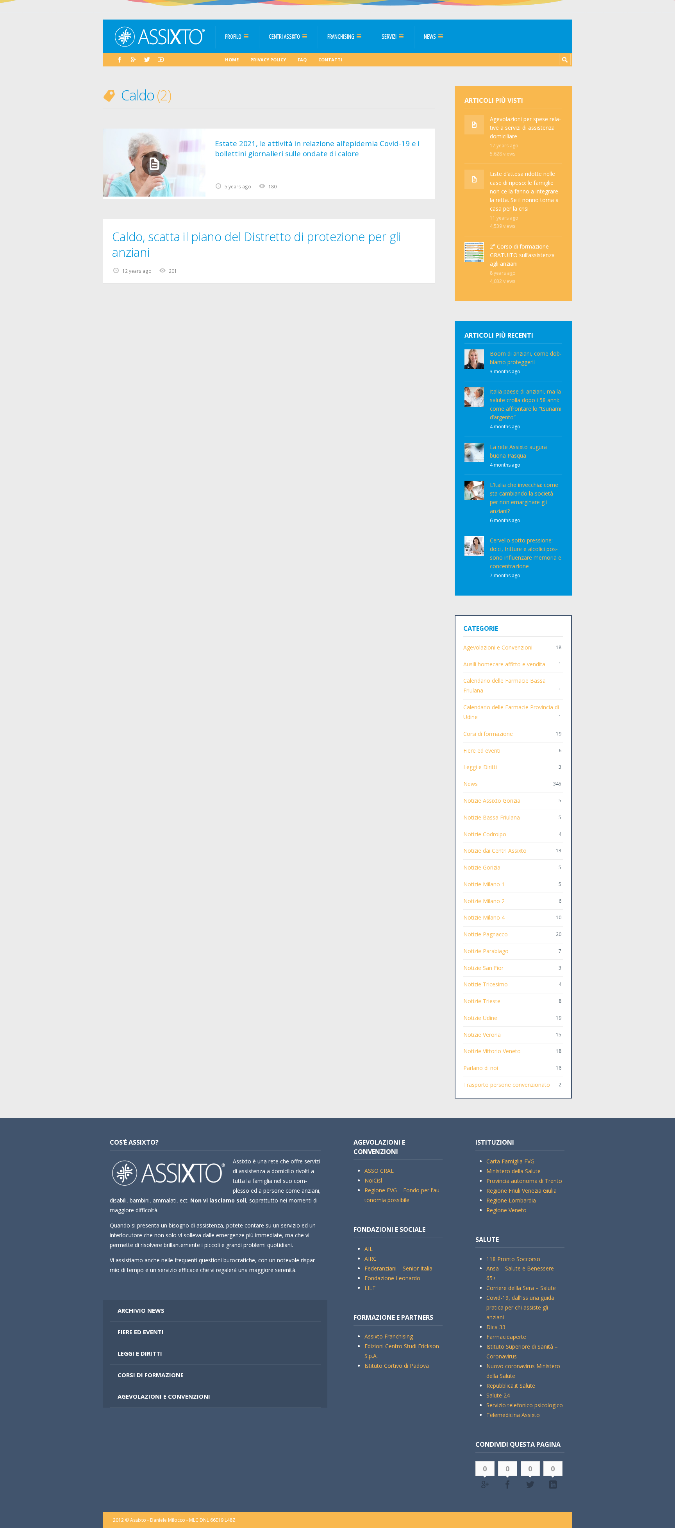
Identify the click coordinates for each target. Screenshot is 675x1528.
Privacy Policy (268, 60)
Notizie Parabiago (486, 951)
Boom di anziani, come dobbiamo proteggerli (526, 358)
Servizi (389, 36)
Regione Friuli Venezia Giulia (521, 1190)
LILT (370, 1288)
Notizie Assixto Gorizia (491, 800)
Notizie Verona (482, 1034)
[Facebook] (120, 59)
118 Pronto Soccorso (513, 1259)
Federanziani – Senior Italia (398, 1268)
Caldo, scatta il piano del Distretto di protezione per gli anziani (256, 244)
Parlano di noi (480, 1068)
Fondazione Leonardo (392, 1278)
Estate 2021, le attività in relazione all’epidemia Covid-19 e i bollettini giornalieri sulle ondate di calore (317, 148)
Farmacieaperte (506, 1336)
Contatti (330, 60)
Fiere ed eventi (481, 750)
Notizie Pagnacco (485, 934)
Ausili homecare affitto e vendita (504, 664)
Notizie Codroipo (484, 834)
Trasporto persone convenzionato (506, 1084)
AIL (368, 1248)
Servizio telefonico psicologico (524, 1405)
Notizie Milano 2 (484, 901)
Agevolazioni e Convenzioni (497, 647)
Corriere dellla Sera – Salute (521, 1288)
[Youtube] (161, 59)
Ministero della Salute (513, 1171)
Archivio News (141, 1310)
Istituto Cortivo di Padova (396, 1365)
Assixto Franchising (388, 1336)
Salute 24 (498, 1395)
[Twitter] (147, 59)
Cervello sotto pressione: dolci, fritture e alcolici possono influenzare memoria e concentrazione (525, 553)
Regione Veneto (506, 1210)
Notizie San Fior (483, 968)
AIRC (370, 1258)
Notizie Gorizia (481, 867)
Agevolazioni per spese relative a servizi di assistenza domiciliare (525, 127)
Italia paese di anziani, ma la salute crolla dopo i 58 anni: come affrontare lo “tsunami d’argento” (525, 404)
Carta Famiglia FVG (510, 1161)
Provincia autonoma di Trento (524, 1180)
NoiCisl (373, 1180)
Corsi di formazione (488, 733)
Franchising (340, 36)
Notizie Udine (480, 1018)
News (430, 36)
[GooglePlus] (133, 59)
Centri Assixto (284, 36)
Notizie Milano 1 (484, 884)
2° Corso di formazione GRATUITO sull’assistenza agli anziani (522, 255)
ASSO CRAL (379, 1170)
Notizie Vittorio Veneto (492, 1051)
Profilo (233, 36)
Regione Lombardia (511, 1200)
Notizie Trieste (481, 1001)
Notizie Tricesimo (485, 984)
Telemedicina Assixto (513, 1415)
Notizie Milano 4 (484, 917)
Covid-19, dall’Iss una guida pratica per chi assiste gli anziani (520, 1307)
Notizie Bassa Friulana (491, 817)
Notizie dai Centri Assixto (495, 850)
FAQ (302, 60)
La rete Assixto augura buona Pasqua (518, 451)
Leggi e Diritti (480, 767)
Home (232, 60)
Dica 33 (495, 1327)
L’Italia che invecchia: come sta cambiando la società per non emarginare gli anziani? (524, 497)
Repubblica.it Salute (510, 1385)
